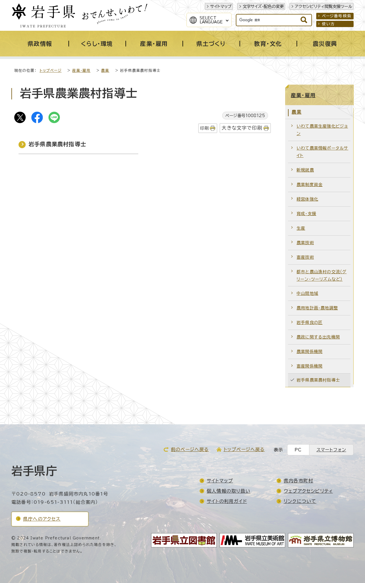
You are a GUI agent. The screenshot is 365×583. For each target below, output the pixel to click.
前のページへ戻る (190, 449)
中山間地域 (307, 293)
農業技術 (305, 242)
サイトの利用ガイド (227, 501)
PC (298, 450)
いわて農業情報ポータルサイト (322, 152)
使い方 (328, 24)
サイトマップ (221, 6)
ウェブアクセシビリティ (308, 491)
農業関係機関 (310, 351)
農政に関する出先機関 (318, 337)
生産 (301, 228)
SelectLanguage (211, 20)
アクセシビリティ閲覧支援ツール (323, 6)
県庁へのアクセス (42, 519)
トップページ (51, 70)
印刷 (204, 128)
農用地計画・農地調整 (317, 308)
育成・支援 (306, 213)
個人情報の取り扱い (228, 491)
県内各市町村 (298, 480)
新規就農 (305, 170)
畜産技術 (305, 257)
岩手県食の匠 (310, 322)
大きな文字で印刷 (242, 127)
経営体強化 (307, 199)
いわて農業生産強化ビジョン (322, 130)
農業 (105, 70)
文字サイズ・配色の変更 (263, 6)
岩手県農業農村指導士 (57, 144)
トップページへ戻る (244, 449)
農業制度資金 (310, 184)
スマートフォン (331, 450)
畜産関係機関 (310, 366)
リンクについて (300, 501)
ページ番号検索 (336, 16)
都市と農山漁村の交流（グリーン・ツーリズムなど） (321, 275)
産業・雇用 (81, 70)
